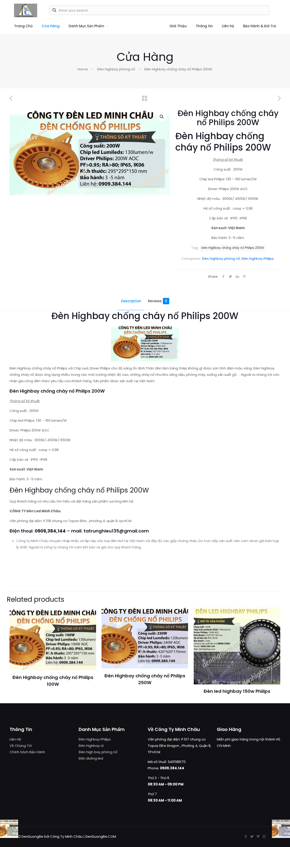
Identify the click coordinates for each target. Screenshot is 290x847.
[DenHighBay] (25, 10)
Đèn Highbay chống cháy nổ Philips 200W (232, 248)
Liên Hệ (15, 739)
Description (131, 301)
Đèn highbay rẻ (91, 745)
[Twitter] (251, 836)
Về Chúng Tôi (21, 745)
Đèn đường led (91, 758)
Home (83, 69)
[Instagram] (264, 836)
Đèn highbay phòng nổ (116, 69)
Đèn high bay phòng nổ (98, 752)
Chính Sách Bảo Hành (27, 752)
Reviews (157, 301)
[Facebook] (245, 836)
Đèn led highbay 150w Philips (237, 691)
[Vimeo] (258, 836)
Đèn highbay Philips (258, 258)
